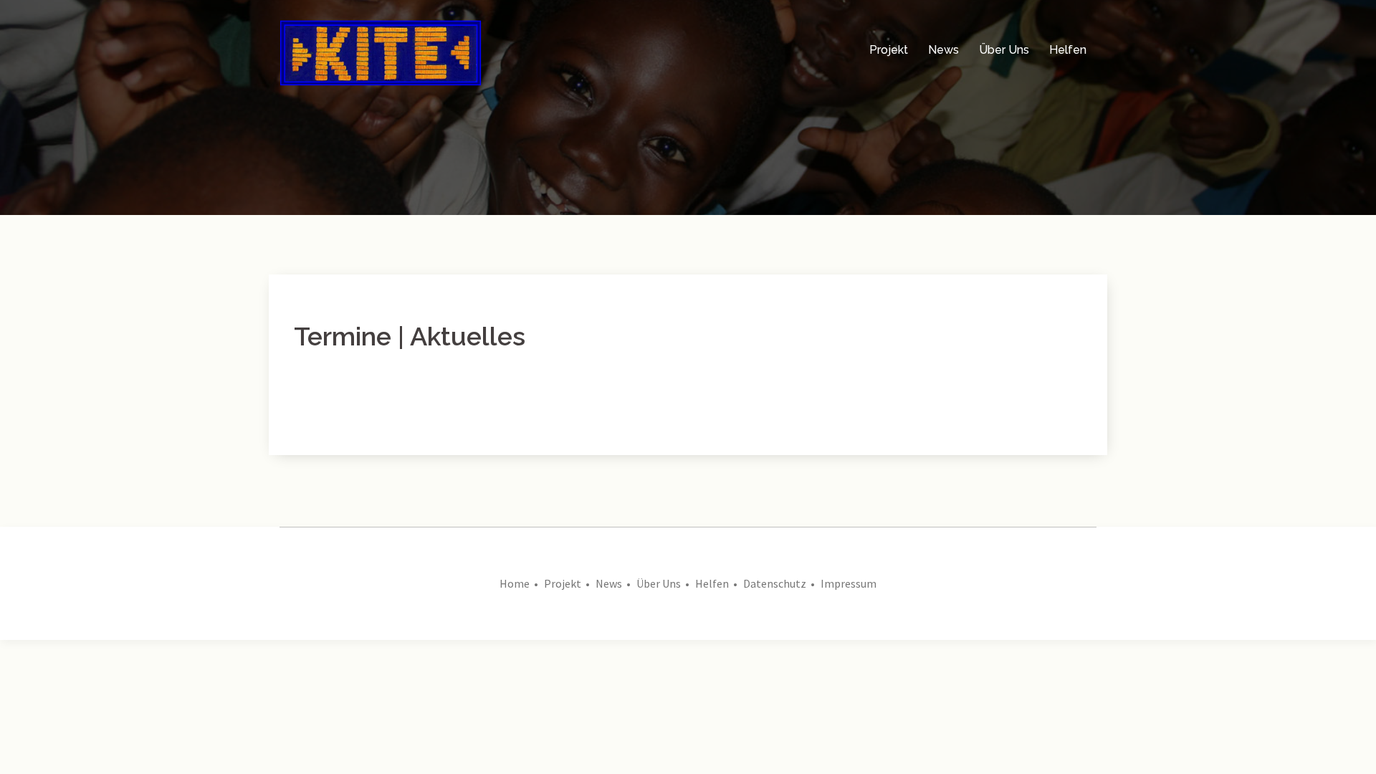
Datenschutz (774, 583)
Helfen (1067, 50)
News (943, 50)
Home (515, 583)
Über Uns (1004, 50)
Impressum (848, 583)
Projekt (888, 50)
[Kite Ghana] (381, 49)
